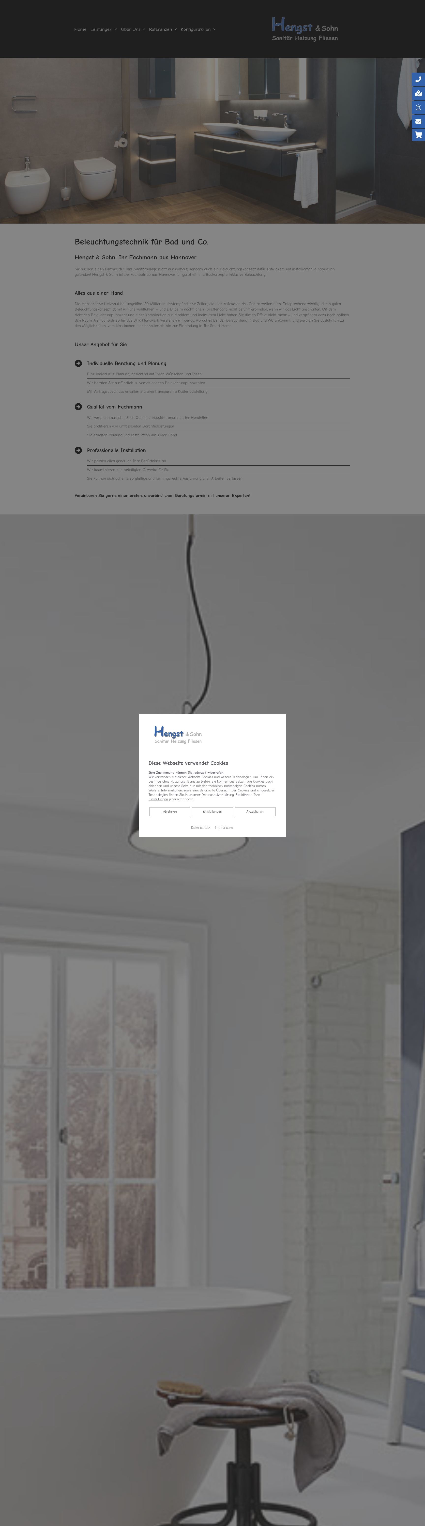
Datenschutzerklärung (218, 795)
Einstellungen (212, 811)
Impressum (224, 828)
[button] (418, 79)
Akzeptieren (255, 811)
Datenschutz (200, 828)
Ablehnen (170, 811)
